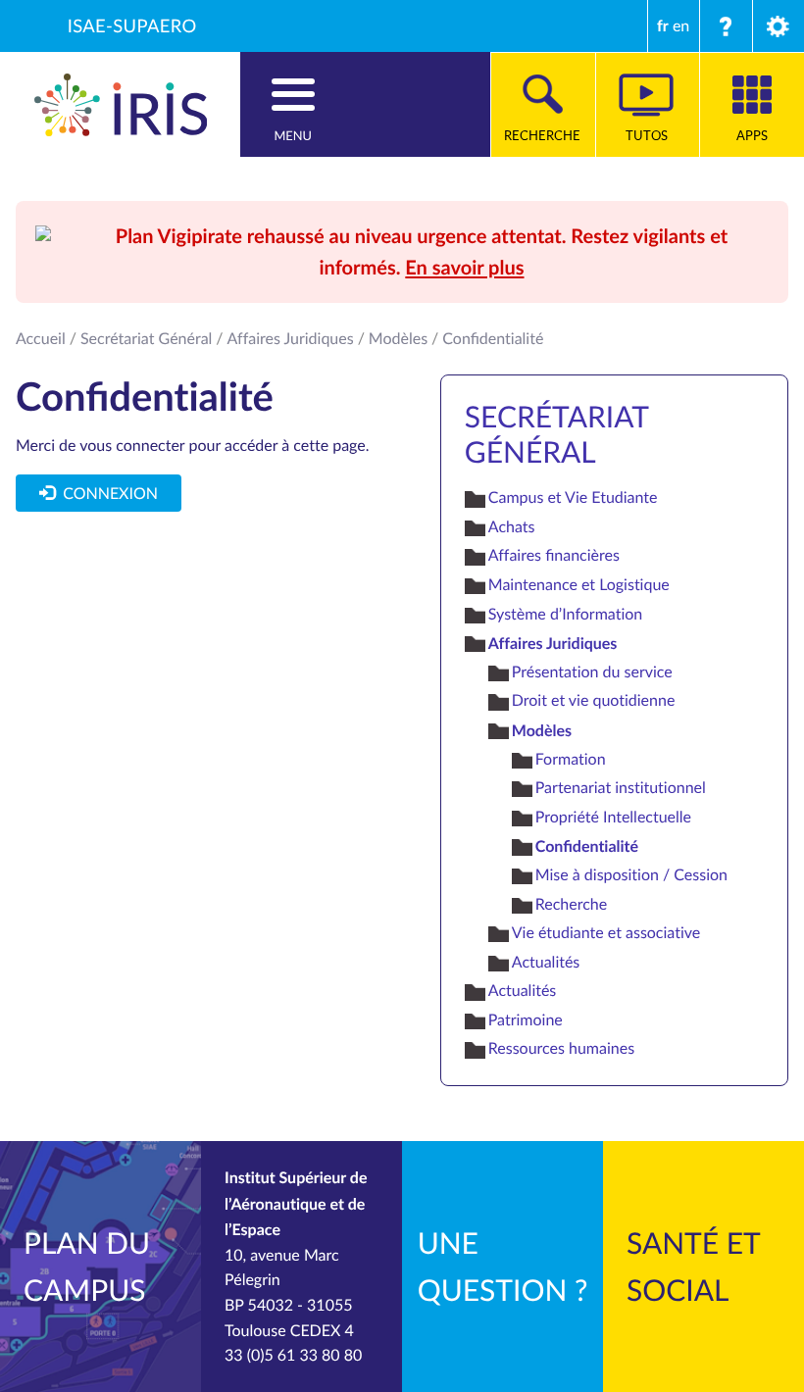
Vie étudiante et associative (606, 932)
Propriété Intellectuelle (613, 816)
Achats (511, 526)
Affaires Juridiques (290, 338)
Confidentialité (586, 845)
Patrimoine (525, 1019)
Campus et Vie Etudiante (573, 497)
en (681, 25)
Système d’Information (565, 613)
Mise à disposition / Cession (631, 874)
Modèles (398, 338)
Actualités (546, 961)
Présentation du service (592, 671)
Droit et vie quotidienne (594, 700)
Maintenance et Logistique (579, 584)
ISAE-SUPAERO (132, 26)
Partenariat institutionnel (620, 787)
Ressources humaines (561, 1048)
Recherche (571, 904)
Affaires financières (554, 555)
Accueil (41, 338)
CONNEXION (106, 493)
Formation (570, 759)
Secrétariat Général (146, 338)
